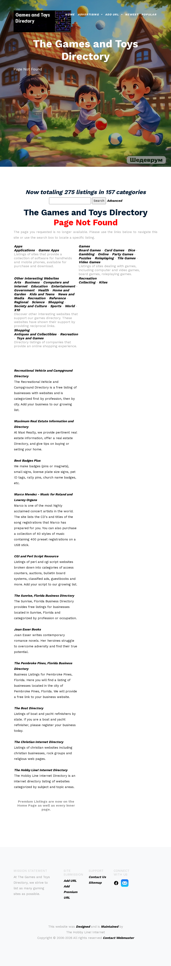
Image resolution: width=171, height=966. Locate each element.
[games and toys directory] (42, 21)
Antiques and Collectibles (35, 334)
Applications (24, 250)
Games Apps (48, 250)
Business (32, 282)
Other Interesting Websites (36, 278)
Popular (148, 14)
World (70, 306)
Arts (17, 282)
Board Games (90, 250)
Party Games (122, 254)
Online (103, 254)
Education (39, 286)
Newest (131, 14)
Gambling (86, 254)
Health (43, 290)
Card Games (114, 250)
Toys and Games (30, 338)
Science (38, 302)
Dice (131, 250)
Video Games (89, 262)
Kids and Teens (41, 294)
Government (24, 290)
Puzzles (85, 258)
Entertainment (63, 286)
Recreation (36, 298)
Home (69, 14)
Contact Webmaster (118, 938)
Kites (103, 282)
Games (84, 246)
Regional (21, 302)
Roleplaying (104, 258)
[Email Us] (125, 883)
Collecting (87, 282)
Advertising (88, 14)
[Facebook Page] (116, 883)
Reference (57, 298)
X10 (17, 310)
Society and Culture (30, 306)
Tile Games (126, 258)
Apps (18, 246)
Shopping (55, 302)
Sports (55, 306)
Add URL (112, 14)
